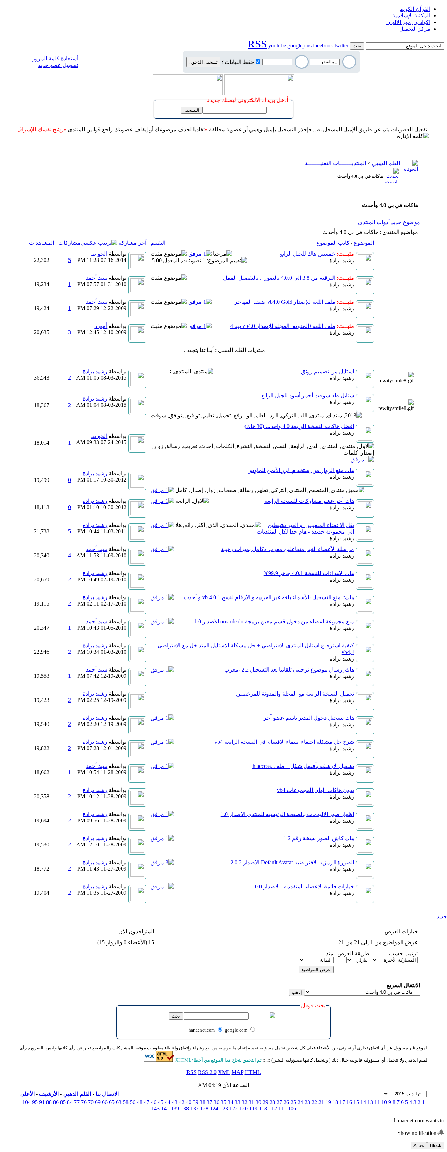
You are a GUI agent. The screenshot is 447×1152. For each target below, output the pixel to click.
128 (204, 1108)
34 (230, 1102)
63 (119, 1102)
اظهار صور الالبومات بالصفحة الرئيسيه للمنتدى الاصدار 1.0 (287, 814)
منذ (330, 953)
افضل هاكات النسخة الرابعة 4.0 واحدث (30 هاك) (299, 426)
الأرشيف (49, 1094)
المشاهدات (41, 243)
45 (160, 1102)
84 (70, 1102)
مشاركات (69, 243)
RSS (191, 1072)
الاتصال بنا (107, 1094)
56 (132, 1102)
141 (165, 1108)
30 (258, 1102)
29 (265, 1102)
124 (214, 1108)
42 (181, 1102)
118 (263, 1108)
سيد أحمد (96, 278)
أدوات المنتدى (374, 222)
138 (185, 1108)
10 (384, 1102)
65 (112, 1102)
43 (174, 1102)
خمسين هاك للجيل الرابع (307, 254)
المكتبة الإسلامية (411, 16)
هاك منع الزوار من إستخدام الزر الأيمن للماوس (300, 470)
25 (293, 1102)
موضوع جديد (405, 222)
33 (237, 1102)
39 (195, 1102)
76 (84, 1102)
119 (253, 1108)
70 (91, 1102)
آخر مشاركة (132, 243)
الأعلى (27, 1094)
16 (349, 1102)
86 (56, 1102)
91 (42, 1102)
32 (244, 1102)
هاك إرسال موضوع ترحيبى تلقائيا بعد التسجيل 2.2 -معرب (289, 670)
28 (272, 1102)
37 (209, 1102)
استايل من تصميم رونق (327, 371)
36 (216, 1102)
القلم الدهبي (77, 1094)
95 (35, 1102)
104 (26, 1102)
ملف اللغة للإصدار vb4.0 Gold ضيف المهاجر (285, 302)
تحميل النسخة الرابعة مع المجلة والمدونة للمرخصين (295, 694)
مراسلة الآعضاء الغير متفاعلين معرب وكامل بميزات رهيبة (287, 549)
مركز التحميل (414, 29)
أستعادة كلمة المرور (55, 58)
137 (194, 1108)
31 (251, 1102)
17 (342, 1102)
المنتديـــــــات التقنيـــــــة (335, 163)
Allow (418, 1145)
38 (202, 1102)
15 (356, 1102)
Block (435, 1145)
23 (307, 1102)
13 (370, 1102)
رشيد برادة (342, 260)
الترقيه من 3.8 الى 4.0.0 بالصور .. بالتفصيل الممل (279, 278)
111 (282, 1108)
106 (292, 1108)
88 (49, 1102)
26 (286, 1102)
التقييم (158, 243)
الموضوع (364, 243)
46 (153, 1102)
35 (223, 1102)
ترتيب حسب (403, 953)
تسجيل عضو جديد (58, 65)
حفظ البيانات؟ (237, 62)
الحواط (99, 254)
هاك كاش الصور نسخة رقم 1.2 (319, 838)
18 (335, 1102)
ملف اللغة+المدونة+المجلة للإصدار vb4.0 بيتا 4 (282, 326)
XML (224, 1072)
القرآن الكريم (415, 9)
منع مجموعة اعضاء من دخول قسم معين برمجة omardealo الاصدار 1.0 (274, 621)
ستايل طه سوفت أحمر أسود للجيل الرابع (307, 395)
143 (155, 1108)
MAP (237, 1072)
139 (175, 1108)
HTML (253, 1072)
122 (233, 1108)
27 (279, 1102)
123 (224, 1108)
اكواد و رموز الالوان (408, 22)
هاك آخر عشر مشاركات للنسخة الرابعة (309, 501)
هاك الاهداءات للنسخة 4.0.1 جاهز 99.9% (309, 573)
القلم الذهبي (386, 163)
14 (363, 1102)
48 (139, 1102)
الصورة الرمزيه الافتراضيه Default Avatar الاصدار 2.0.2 (292, 862)
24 (300, 1102)
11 (377, 1102)
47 (146, 1102)
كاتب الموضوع (333, 243)
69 (98, 1102)
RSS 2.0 (207, 1072)
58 (126, 1102)
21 (321, 1102)
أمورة (100, 326)
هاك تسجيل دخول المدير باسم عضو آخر (309, 718)
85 (63, 1102)
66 (105, 1102)
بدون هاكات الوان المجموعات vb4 (315, 790)
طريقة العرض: (352, 953)
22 (314, 1102)
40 (188, 1102)
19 (328, 1102)
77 (77, 1102)
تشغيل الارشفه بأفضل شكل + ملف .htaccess (303, 766)
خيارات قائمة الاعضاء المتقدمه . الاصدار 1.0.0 (302, 886)
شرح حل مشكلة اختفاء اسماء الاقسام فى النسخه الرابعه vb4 (284, 742)
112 (273, 1108)
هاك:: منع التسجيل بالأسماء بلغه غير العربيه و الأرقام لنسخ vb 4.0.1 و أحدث (269, 597)
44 (167, 1102)
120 (243, 1108)
